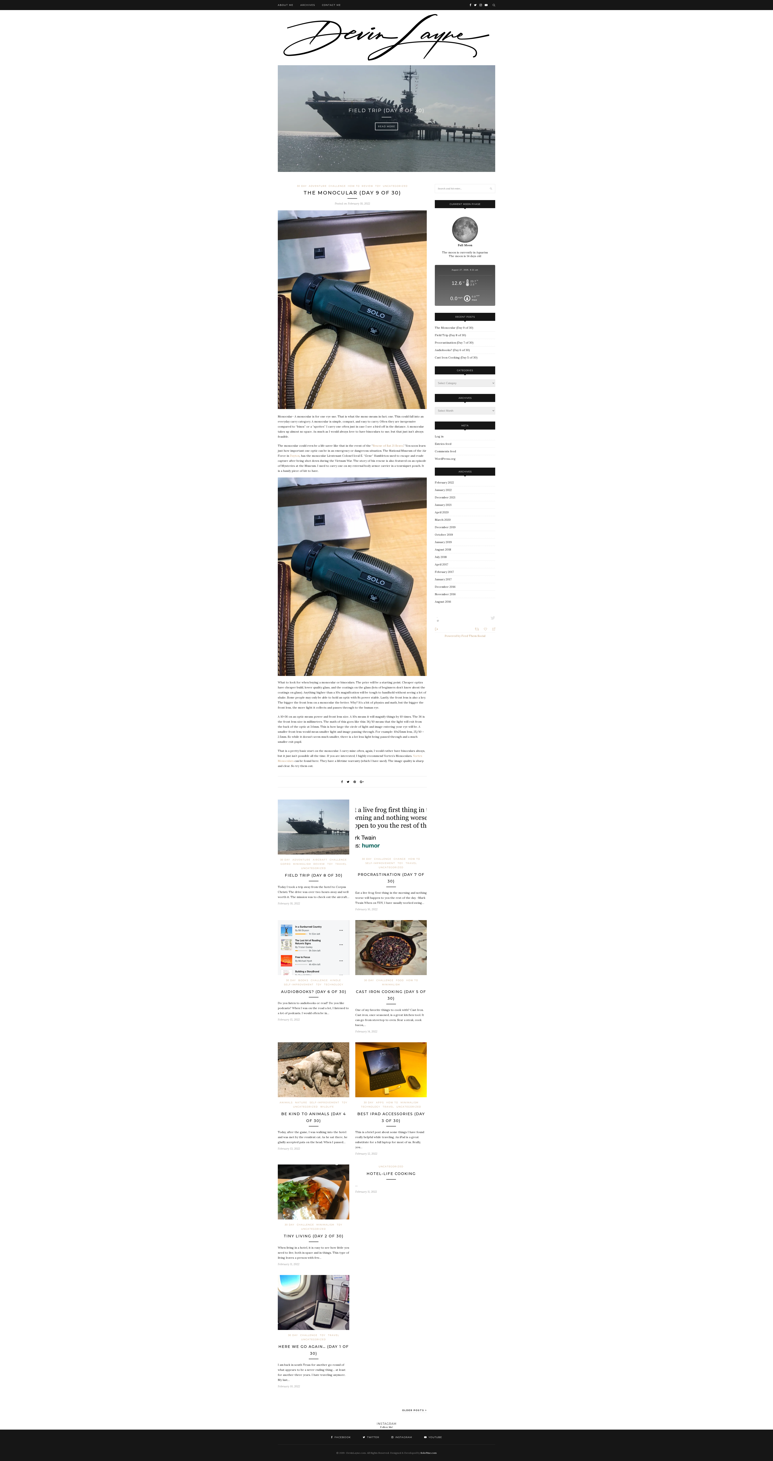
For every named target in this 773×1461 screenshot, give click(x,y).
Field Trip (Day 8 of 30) (313, 875)
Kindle (335, 980)
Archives (307, 5)
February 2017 (444, 572)
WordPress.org (445, 459)
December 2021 (445, 497)
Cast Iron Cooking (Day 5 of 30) (456, 357)
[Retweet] (477, 628)
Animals (286, 1102)
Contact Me (331, 5)
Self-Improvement (380, 863)
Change (400, 859)
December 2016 (445, 587)
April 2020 (442, 512)
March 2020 (443, 520)
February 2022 (444, 482)
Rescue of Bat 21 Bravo (388, 445)
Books (303, 980)
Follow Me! (386, 1427)
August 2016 (443, 601)
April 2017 (441, 564)
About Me (285, 5)
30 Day (302, 186)
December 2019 (445, 527)
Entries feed (443, 444)
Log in (439, 436)
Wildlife (327, 1106)
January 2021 (443, 505)
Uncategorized (395, 186)
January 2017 (443, 579)
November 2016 (445, 594)
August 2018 (443, 549)
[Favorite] (486, 628)
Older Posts (413, 1410)
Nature (301, 1102)
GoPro (286, 864)
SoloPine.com (429, 1452)
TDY (378, 186)
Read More (386, 126)
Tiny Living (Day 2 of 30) (313, 1236)
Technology (333, 984)
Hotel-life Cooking (391, 1174)
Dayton (295, 456)
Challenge (337, 186)
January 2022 (443, 490)
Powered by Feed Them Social (465, 636)
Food (400, 980)
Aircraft (320, 859)
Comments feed (445, 451)
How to (354, 186)
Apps (380, 1102)
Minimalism (302, 864)
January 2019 (443, 542)
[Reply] (492, 628)
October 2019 (444, 534)
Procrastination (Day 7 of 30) (386, 110)
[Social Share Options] (436, 629)
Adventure (318, 186)
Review (367, 186)
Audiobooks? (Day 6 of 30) (313, 992)
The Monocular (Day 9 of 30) (352, 193)
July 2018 (441, 557)
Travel (341, 864)
